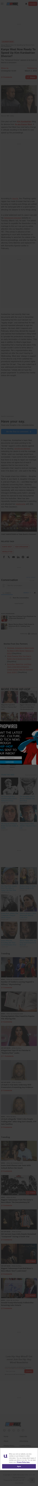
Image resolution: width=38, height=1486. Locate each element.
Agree (19, 1466)
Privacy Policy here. (23, 1462)
